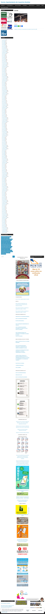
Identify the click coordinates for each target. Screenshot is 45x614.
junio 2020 (3, 124)
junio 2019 (3, 138)
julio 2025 (3, 54)
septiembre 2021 (4, 107)
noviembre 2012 (4, 228)
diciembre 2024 (4, 62)
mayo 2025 (3, 57)
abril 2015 (3, 195)
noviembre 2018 (4, 146)
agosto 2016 (4, 177)
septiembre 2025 (4, 52)
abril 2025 (3, 58)
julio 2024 (3, 68)
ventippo (8, 252)
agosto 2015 (4, 191)
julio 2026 (3, 41)
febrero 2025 (4, 60)
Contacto (38, 5)
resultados (10, 250)
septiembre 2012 (4, 231)
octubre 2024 (4, 65)
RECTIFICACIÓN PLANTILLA (20, 320)
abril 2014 (3, 209)
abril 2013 (3, 223)
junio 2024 (3, 69)
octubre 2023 (4, 78)
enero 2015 (3, 199)
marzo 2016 (3, 183)
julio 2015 (3, 192)
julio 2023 (3, 82)
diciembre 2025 (4, 49)
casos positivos (3, 241)
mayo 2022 (3, 98)
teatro (6, 252)
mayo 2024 (3, 70)
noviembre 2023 (4, 77)
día (5, 246)
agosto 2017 (4, 163)
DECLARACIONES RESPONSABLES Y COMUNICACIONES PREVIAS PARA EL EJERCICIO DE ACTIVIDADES (22, 540)
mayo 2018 (3, 153)
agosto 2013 (4, 218)
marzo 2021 (3, 114)
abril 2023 (3, 85)
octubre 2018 (4, 147)
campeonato (10, 239)
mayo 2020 (3, 125)
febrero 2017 (4, 170)
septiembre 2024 (4, 66)
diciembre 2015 (4, 186)
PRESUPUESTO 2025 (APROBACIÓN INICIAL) (22, 316)
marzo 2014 (3, 210)
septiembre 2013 (4, 217)
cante (2, 240)
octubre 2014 (4, 202)
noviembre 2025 (4, 50)
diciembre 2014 (4, 200)
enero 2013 (3, 226)
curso (6, 245)
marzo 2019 (3, 141)
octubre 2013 (4, 216)
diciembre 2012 (4, 227)
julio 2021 (3, 109)
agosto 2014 (4, 204)
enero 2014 (3, 212)
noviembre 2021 (4, 105)
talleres (2, 252)
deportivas (9, 245)
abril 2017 (3, 168)
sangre (5, 251)
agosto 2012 (4, 232)
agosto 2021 (4, 108)
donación (2, 246)
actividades (3, 236)
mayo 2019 (3, 139)
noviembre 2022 (4, 91)
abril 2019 (3, 140)
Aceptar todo (27, 610)
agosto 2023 (4, 81)
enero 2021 (3, 116)
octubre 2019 (4, 133)
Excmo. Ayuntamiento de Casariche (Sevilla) (15, 2)
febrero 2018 (4, 156)
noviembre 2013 (4, 215)
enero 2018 (3, 157)
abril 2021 (3, 113)
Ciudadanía (24, 5)
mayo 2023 (3, 84)
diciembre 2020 (4, 117)
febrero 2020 (4, 129)
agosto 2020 (4, 122)
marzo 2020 (4, 128)
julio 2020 (3, 123)
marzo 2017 (3, 169)
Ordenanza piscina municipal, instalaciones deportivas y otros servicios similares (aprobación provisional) (22, 422)
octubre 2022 (4, 92)
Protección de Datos (4, 7)
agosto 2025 (4, 53)
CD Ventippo (8, 241)
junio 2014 (3, 207)
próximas (2, 250)
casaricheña (9, 240)
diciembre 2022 (4, 90)
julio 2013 (3, 219)
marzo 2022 (4, 100)
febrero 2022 (4, 101)
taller (12, 251)
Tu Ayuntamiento (10, 5)
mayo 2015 (3, 194)
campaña (6, 239)
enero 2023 (3, 89)
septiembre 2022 (4, 93)
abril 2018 (3, 154)
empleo (8, 246)
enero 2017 (3, 171)
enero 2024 (3, 75)
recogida (6, 250)
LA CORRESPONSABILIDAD (20, 490)
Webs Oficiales (31, 5)
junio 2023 (3, 83)
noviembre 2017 (4, 160)
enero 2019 (3, 144)
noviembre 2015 (4, 187)
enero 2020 (3, 130)
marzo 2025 (4, 59)
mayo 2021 (3, 112)
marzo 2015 (3, 196)
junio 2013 (3, 220)
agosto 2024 (4, 67)
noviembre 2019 (4, 132)
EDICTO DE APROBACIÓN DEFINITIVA (21, 318)
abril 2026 (3, 44)
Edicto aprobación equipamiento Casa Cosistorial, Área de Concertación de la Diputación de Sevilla (21, 304)
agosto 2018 (4, 149)
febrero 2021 (4, 115)
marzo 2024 (4, 73)
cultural (2, 245)
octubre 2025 (4, 51)
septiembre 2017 (4, 162)
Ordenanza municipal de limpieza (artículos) (22, 432)
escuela (11, 246)
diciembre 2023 (4, 76)
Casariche (2, 5)
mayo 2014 (3, 208)
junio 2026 (3, 42)
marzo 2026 (4, 45)
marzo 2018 (3, 155)
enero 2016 (3, 185)
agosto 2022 (4, 94)
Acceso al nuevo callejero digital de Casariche (22, 299)
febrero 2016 (4, 184)
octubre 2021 (4, 106)
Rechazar (34, 610)
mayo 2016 (3, 180)
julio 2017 (3, 164)
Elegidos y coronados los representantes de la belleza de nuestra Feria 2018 (26, 29)
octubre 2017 (4, 161)
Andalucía (9, 236)
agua (6, 236)
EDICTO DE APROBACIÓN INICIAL (21, 372)
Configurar (40, 610)
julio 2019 (3, 137)
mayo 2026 (3, 43)
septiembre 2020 (4, 121)
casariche (5, 240)
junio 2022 (3, 97)
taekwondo (8, 251)
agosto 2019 (4, 136)
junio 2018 (3, 152)
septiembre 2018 (4, 148)
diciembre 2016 (4, 172)
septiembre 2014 (4, 203)
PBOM (42, 5)
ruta (2, 251)
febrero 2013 (4, 225)
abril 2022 (3, 99)
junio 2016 (3, 179)
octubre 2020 (4, 120)
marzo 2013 (3, 224)
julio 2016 (3, 178)
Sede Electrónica (18, 5)
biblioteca (2, 239)
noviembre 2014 (4, 201)
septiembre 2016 (4, 176)
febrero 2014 (4, 211)
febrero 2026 (4, 46)
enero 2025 (3, 61)
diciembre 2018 (4, 145)
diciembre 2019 (4, 131)
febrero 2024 (4, 74)
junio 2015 (3, 193)
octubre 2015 (4, 188)
